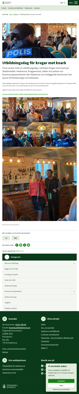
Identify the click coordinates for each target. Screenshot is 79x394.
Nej (15, 238)
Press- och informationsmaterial (14, 349)
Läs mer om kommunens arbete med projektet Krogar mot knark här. (25, 94)
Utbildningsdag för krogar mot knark (30, 14)
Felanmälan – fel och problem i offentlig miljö (57, 338)
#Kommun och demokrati (10, 224)
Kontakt (4, 8)
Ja (6, 238)
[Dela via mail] (28, 245)
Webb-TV (44, 348)
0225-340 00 (21, 324)
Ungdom (8, 303)
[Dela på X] (24, 245)
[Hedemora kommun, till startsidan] (7, 3)
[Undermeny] (74, 263)
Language (37, 8)
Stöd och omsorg (10, 297)
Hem (10, 14)
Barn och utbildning (11, 263)
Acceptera (61, 381)
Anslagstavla (28, 8)
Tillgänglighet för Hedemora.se (13, 366)
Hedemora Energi (11, 286)
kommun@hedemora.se (19, 327)
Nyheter (15, 14)
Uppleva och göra (11, 308)
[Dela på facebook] (16, 245)
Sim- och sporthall (47, 328)
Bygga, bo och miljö (11, 269)
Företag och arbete (11, 274)
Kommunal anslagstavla (49, 344)
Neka (61, 385)
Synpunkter (45, 341)
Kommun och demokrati (13, 291)
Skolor (43, 324)
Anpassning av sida (9, 372)
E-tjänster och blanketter (15, 8)
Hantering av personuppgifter (12, 369)
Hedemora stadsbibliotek (50, 331)
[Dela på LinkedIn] (20, 245)
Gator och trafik (10, 280)
